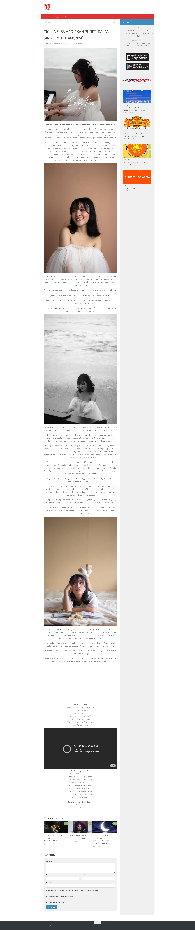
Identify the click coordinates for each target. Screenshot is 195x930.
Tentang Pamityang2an (59, 17)
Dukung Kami (74, 17)
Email (84, 875)
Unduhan (84, 17)
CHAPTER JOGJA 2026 (130, 188)
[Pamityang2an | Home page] (47, 7)
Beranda (46, 17)
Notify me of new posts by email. (56, 903)
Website (48, 882)
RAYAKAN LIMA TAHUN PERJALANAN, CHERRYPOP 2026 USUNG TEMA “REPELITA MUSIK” (136, 136)
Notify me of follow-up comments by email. (59, 896)
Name (48, 875)
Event (125, 131)
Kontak (92, 17)
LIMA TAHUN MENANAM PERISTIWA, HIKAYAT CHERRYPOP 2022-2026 (136, 109)
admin (47, 43)
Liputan (47, 22)
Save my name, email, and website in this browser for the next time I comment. (73, 890)
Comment (49, 861)
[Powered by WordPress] (50, 925)
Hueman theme (66, 926)
